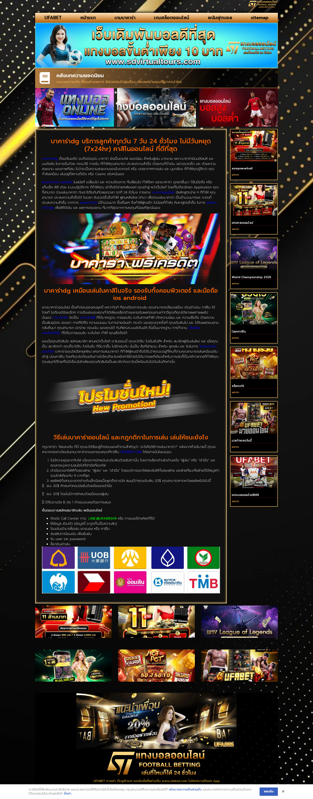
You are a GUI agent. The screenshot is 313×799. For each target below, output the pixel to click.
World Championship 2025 (251, 277)
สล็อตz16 (238, 386)
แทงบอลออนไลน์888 (245, 495)
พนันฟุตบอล (220, 17)
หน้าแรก (88, 17)
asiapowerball (242, 168)
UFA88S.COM (131, 452)
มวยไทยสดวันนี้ (242, 440)
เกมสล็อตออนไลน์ (171, 17)
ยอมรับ (269, 791)
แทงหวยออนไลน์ (242, 223)
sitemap (259, 17)
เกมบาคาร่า (125, 17)
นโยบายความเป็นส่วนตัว (185, 789)
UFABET (53, 17)
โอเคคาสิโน (239, 331)
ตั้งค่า (67, 794)
